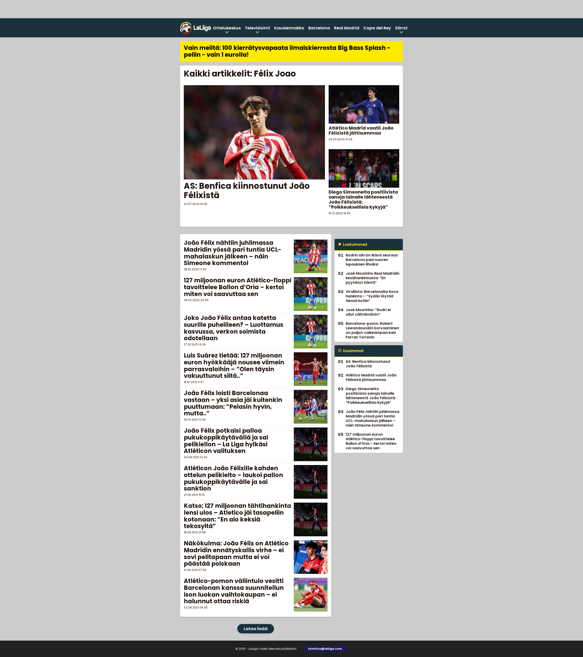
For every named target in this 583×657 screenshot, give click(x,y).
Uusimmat (353, 350)
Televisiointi (257, 28)
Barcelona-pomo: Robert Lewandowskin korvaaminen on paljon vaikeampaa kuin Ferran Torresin (372, 330)
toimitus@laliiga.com (325, 649)
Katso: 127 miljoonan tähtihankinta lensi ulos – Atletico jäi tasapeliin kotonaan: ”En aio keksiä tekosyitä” (237, 516)
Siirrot (401, 28)
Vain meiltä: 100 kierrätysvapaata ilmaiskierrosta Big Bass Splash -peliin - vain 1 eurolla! (287, 51)
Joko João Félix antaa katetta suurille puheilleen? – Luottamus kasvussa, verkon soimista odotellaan (233, 328)
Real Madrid (346, 28)
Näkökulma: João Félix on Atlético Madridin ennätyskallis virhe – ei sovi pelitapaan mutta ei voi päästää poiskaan (236, 553)
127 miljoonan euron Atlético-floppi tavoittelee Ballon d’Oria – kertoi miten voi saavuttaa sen (237, 287)
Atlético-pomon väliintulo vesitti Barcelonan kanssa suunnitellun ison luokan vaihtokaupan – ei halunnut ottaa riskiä (234, 591)
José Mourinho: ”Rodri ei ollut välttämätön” (368, 312)
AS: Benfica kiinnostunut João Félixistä (247, 190)
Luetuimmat (355, 244)
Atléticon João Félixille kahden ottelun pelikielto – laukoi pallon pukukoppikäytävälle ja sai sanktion (233, 478)
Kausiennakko (289, 28)
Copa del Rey (377, 28)
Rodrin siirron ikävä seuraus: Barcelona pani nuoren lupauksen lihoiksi (372, 260)
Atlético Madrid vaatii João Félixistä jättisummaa (361, 130)
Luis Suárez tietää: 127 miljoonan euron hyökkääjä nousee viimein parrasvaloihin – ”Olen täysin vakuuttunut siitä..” (234, 365)
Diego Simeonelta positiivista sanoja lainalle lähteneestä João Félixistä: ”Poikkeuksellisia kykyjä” (363, 199)
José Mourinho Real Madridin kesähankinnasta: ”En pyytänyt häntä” (372, 278)
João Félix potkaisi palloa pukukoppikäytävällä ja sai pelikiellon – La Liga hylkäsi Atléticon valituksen (226, 441)
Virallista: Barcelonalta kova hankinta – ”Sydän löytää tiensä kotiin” (372, 296)
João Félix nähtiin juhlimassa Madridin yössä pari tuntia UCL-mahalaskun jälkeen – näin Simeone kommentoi (232, 253)
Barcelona (319, 28)
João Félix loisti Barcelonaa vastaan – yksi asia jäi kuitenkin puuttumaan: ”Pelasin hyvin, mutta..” (233, 403)
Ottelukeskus (227, 28)
